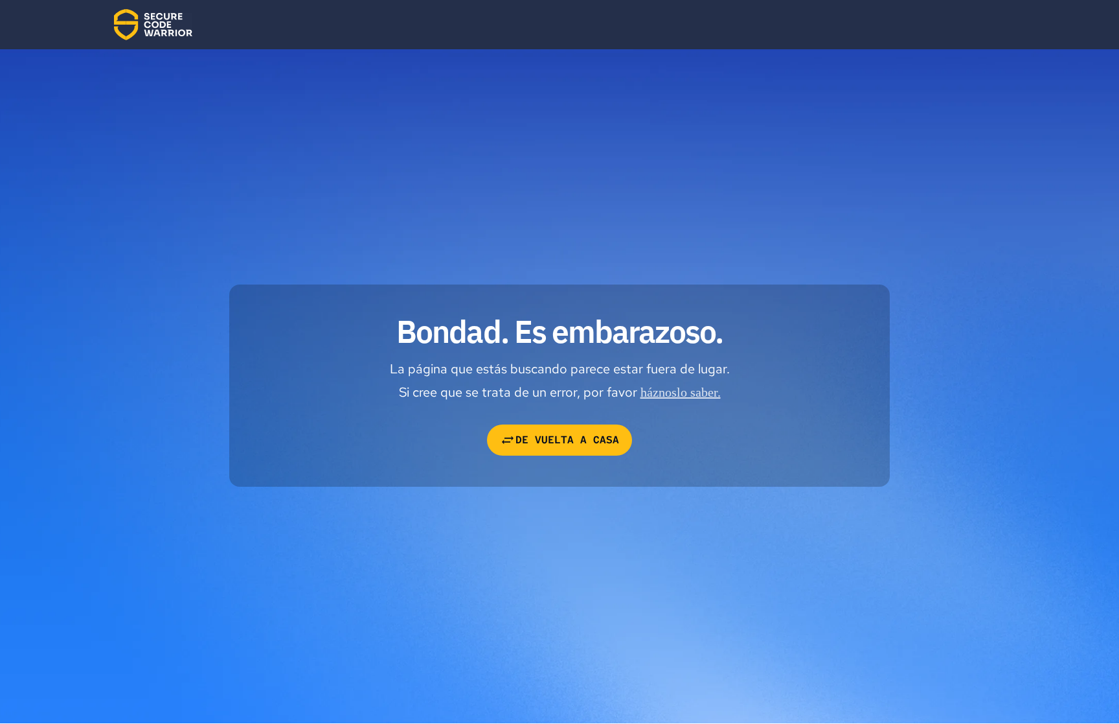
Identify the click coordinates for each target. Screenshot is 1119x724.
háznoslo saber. (680, 392)
